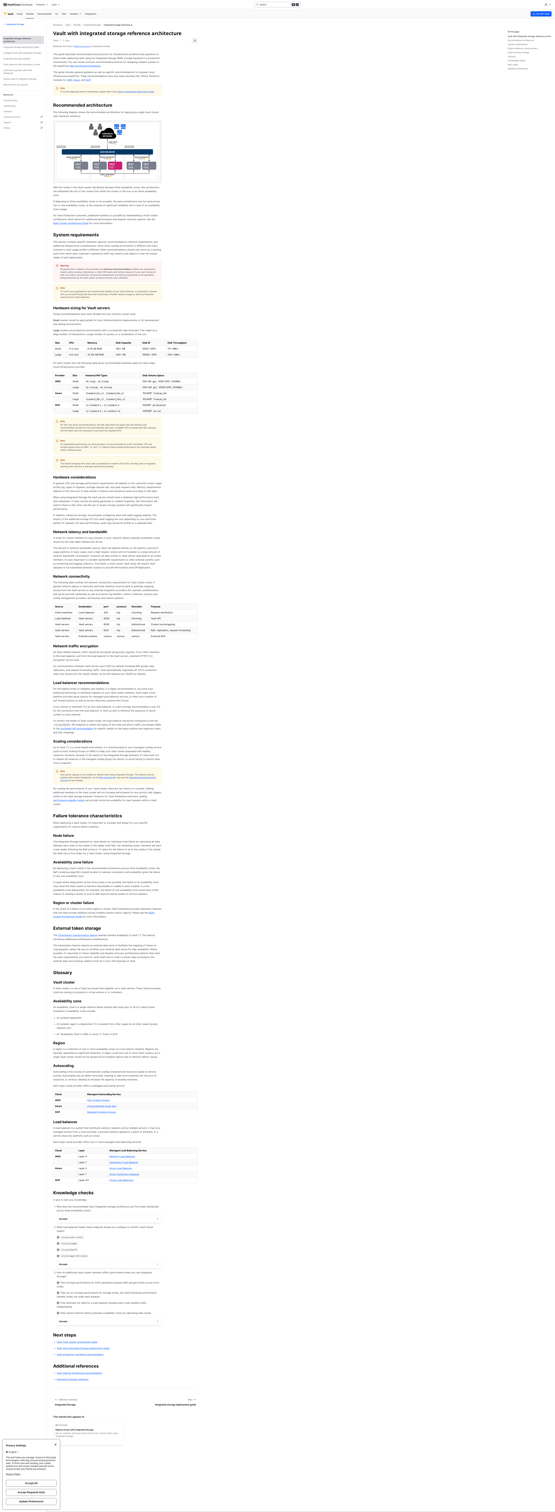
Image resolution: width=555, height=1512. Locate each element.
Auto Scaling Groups (98, 1100)
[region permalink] (68, 1043)
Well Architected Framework (85, 65)
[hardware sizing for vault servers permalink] (112, 308)
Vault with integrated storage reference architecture (530, 36)
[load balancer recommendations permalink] (112, 683)
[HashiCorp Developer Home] (18, 4)
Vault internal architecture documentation (79, 1373)
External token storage (518, 52)
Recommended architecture (521, 40)
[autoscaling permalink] (76, 1066)
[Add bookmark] (195, 40)
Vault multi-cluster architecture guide (77, 1342)
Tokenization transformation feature (77, 935)
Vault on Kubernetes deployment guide (135, 91)
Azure (76, 79)
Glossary (512, 56)
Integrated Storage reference (72, 1379)
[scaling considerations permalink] (95, 742)
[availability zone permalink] (84, 1001)
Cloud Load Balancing (121, 1180)
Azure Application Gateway (124, 1174)
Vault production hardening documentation (80, 1354)
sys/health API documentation (76, 728)
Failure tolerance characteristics (523, 48)
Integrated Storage (92, 25)
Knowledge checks (517, 60)
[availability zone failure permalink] (96, 862)
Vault (67, 25)
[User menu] (547, 4)
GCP (88, 79)
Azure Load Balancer (120, 1168)
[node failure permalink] (76, 836)
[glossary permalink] (75, 973)
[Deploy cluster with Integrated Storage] (88, 1433)
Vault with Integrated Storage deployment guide (83, 1348)
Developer (57, 25)
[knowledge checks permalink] (96, 1193)
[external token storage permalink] (104, 928)
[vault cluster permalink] (77, 983)
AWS (69, 79)
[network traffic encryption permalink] (101, 646)
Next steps (513, 64)
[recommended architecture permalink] (115, 105)
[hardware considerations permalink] (98, 477)
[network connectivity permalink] (92, 577)
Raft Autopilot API (107, 777)
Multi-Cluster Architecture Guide (71, 223)
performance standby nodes (68, 800)
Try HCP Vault (542, 14)
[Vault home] (8, 14)
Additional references (518, 68)
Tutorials (77, 25)
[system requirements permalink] (101, 235)
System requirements (518, 44)
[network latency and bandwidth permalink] (110, 532)
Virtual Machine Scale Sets (101, 1106)
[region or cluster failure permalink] (97, 903)
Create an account (82, 46)
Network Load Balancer (122, 1156)
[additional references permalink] (101, 1366)
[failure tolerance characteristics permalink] (125, 816)
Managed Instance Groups (101, 1112)
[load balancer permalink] (80, 1122)
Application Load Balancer (123, 1162)
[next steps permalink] (79, 1335)
